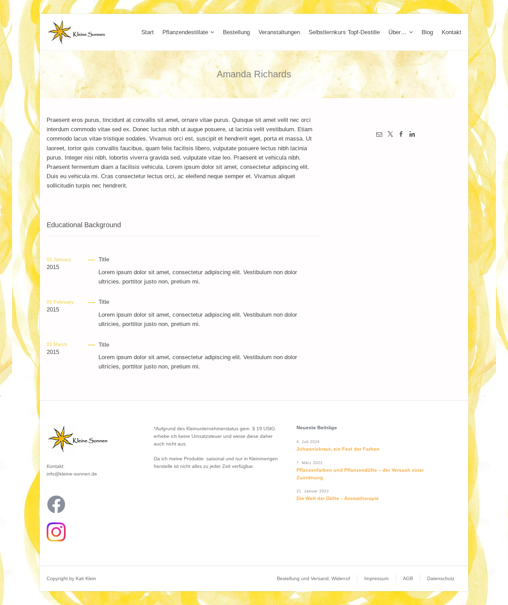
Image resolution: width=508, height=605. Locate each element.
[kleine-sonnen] (78, 32)
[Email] (379, 134)
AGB (408, 578)
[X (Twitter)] (390, 134)
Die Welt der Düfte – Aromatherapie (338, 498)
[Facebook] (401, 134)
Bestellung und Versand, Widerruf (313, 578)
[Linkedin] (412, 134)
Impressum (376, 578)
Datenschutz (440, 578)
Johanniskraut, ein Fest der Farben (338, 449)
